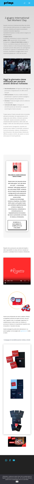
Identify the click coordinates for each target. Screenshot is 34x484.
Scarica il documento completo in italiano (17, 225)
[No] (32, 479)
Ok (17, 481)
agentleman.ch (24, 331)
